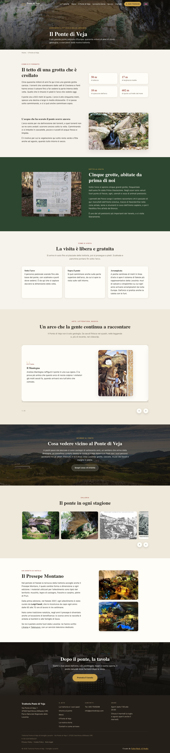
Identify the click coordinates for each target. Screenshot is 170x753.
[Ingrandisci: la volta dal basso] (79, 525)
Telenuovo (35, 627)
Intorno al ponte (65, 711)
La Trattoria (64, 4)
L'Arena (25, 627)
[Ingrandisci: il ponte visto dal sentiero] (40, 525)
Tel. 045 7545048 (92, 707)
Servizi (110, 4)
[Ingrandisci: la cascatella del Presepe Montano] (118, 616)
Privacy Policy (27, 742)
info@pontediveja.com (94, 711)
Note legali (49, 742)
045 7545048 (134, 4)
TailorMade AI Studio (139, 748)
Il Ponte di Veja (84, 4)
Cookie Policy (39, 742)
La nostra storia (99, 4)
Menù (73, 4)
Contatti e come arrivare (69, 726)
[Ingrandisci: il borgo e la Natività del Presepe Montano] (118, 585)
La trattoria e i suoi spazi (69, 707)
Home (24, 53)
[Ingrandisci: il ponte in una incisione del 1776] (118, 525)
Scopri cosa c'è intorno (85, 468)
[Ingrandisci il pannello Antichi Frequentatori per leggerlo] (51, 194)
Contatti (118, 4)
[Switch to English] (146, 4)
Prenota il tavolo (85, 677)
